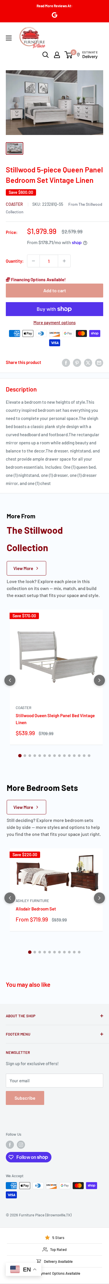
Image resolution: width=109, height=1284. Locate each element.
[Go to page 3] (29, 755)
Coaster (15, 204)
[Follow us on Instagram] (21, 1145)
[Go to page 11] (69, 755)
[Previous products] (9, 680)
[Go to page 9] (59, 755)
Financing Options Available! (38, 279)
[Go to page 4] (34, 755)
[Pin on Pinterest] (77, 362)
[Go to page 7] (49, 755)
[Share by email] (99, 362)
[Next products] (99, 680)
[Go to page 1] (20, 755)
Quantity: (15, 261)
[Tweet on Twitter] (88, 362)
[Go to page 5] (39, 755)
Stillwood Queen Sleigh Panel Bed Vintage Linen (55, 719)
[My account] (57, 55)
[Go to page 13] (79, 755)
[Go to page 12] (74, 755)
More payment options (54, 322)
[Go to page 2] (25, 755)
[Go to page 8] (54, 755)
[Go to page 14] (84, 755)
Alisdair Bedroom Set (36, 908)
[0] (68, 54)
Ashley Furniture (32, 900)
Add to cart (54, 290)
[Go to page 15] (89, 755)
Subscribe (25, 1098)
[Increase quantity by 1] (64, 261)
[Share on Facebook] (66, 362)
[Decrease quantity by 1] (33, 261)
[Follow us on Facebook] (10, 1145)
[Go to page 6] (44, 755)
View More (23, 568)
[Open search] (45, 55)
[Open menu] (9, 38)
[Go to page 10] (64, 755)
